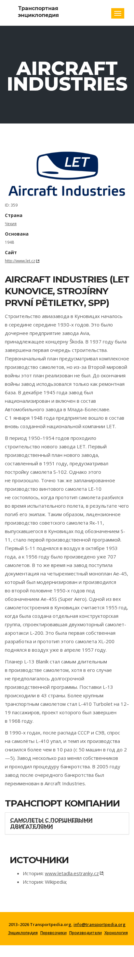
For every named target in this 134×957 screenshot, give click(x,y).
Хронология (116, 933)
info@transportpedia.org (100, 924)
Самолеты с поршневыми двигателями (51, 823)
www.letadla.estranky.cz (72, 873)
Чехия (11, 223)
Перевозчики (53, 933)
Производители (85, 933)
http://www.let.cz (20, 261)
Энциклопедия (23, 933)
